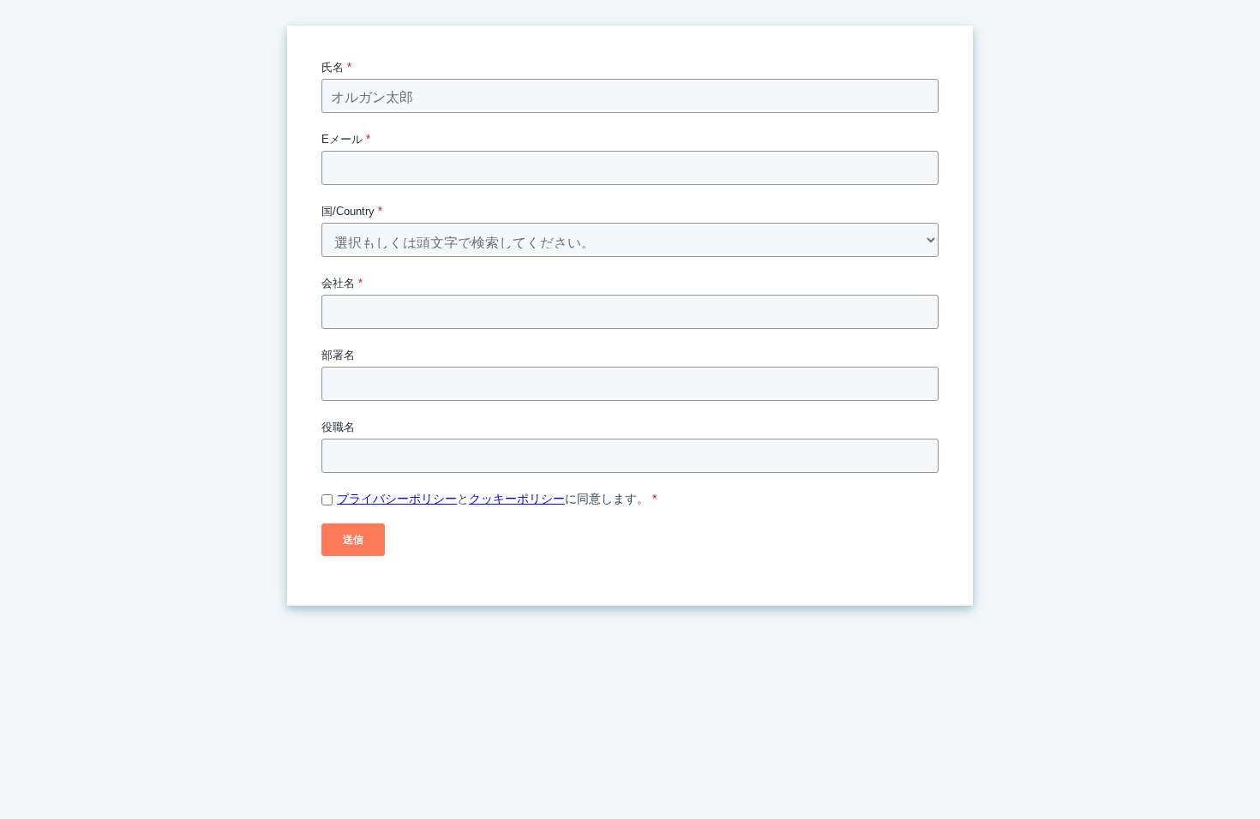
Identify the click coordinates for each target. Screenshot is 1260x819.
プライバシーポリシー (397, 498)
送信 (353, 540)
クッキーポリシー (517, 498)
